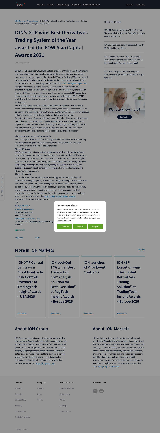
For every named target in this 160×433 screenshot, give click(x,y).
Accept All (95, 227)
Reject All (80, 227)
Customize (65, 227)
